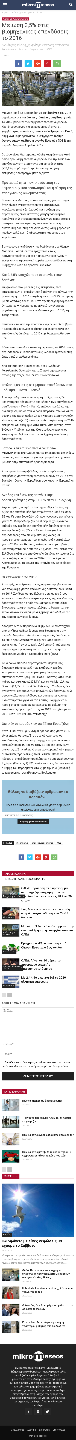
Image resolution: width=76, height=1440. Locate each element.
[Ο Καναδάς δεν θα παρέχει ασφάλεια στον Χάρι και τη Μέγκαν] (10, 1310)
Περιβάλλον (9, 951)
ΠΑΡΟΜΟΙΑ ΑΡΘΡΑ (15, 873)
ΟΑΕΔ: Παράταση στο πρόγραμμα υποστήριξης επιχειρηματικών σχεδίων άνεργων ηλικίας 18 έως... (46, 1274)
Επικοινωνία (59, 1430)
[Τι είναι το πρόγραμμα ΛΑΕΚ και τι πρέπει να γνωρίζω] (10, 1122)
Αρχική (5, 12)
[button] (71, 5)
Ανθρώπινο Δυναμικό (9, 933)
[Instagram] (38, 1411)
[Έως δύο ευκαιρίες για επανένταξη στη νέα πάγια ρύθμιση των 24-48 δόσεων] (10, 913)
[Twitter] (47, 1411)
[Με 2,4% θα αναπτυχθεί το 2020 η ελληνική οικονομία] (10, 982)
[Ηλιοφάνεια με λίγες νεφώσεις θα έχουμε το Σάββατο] (38, 1210)
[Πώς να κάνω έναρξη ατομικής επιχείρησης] (10, 1139)
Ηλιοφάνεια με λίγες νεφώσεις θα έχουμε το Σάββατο (32, 1243)
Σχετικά (31, 1430)
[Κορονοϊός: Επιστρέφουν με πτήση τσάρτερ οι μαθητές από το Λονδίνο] (10, 1327)
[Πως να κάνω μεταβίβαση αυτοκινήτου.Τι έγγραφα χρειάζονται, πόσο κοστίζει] (10, 1156)
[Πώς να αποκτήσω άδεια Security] (10, 1105)
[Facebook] (28, 1411)
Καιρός (6, 1234)
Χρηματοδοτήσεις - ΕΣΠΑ (12, 967)
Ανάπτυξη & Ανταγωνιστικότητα (15, 19)
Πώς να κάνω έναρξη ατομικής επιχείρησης (48, 1135)
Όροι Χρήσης (17, 1430)
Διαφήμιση (44, 1430)
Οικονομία (8, 917)
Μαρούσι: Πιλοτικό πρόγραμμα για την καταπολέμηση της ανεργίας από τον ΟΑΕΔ (47, 930)
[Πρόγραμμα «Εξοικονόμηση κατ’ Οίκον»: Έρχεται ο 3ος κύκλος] (10, 947)
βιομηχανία (22, 842)
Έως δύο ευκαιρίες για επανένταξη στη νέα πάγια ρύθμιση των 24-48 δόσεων (45, 913)
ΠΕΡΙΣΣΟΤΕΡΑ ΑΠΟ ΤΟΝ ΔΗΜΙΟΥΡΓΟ (24, 878)
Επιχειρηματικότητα (13, 896)
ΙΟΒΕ (59, 842)
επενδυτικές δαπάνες (42, 842)
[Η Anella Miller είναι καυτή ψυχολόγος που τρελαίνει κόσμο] (10, 1292)
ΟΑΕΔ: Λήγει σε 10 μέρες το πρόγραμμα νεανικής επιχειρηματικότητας (41, 964)
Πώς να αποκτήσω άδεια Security (42, 1100)
